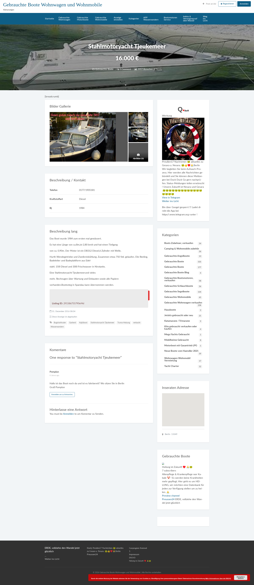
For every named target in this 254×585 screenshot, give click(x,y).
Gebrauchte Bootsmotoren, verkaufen (182, 279)
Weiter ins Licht (170, 201)
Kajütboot (83, 323)
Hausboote (182, 310)
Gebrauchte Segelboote (182, 291)
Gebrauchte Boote (104, 69)
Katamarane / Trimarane (182, 321)
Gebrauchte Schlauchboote (182, 286)
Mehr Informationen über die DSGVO (218, 578)
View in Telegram (171, 197)
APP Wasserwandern (150, 19)
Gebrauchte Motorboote (82, 19)
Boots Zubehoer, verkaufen (182, 243)
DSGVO (132, 558)
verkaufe (136, 323)
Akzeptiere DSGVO (241, 578)
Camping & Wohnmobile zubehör (182, 249)
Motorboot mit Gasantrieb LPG (182, 345)
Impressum (134, 554)
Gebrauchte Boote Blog (182, 272)
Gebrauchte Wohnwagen (64, 19)
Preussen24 (168, 499)
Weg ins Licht (205, 19)
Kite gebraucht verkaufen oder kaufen (182, 327)
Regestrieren (228, 4)
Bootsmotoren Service (170, 19)
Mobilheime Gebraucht (182, 340)
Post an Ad (210, 4)
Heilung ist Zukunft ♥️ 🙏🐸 (140, 561)
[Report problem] (126, 85)
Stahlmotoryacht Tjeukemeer (102, 323)
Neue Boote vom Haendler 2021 (182, 352)
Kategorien (134, 19)
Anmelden (244, 4)
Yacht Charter (182, 366)
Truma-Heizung (123, 323)
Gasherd (72, 323)
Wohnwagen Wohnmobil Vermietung (182, 359)
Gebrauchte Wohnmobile (101, 19)
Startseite (49, 19)
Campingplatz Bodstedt (138, 548)
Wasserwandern (57, 327)
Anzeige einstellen (118, 19)
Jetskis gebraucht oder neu (182, 315)
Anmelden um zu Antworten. (62, 394)
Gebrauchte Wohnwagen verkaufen (183, 303)
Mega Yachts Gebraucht (182, 334)
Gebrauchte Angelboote (182, 256)
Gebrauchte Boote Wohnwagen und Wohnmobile (52, 4)
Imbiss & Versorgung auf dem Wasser (190, 19)
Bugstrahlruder (60, 323)
